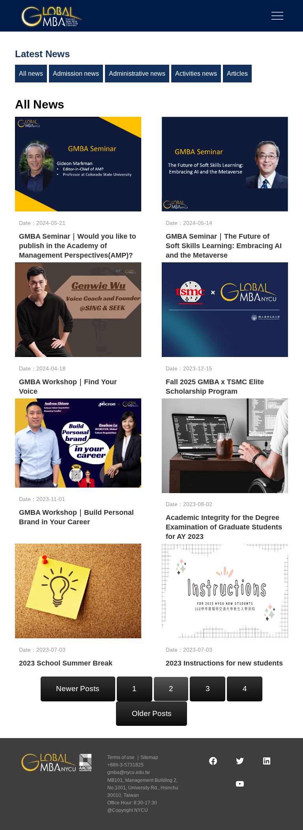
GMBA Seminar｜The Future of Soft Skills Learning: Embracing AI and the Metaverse (224, 245)
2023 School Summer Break (65, 663)
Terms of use (121, 757)
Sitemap (149, 757)
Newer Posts (77, 688)
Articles (237, 73)
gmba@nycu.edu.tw (128, 772)
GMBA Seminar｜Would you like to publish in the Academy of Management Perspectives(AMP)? (77, 245)
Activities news (196, 73)
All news (31, 73)
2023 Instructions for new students (224, 663)
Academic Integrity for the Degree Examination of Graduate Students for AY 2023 (224, 527)
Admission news (76, 73)
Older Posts (152, 713)
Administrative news (137, 73)
